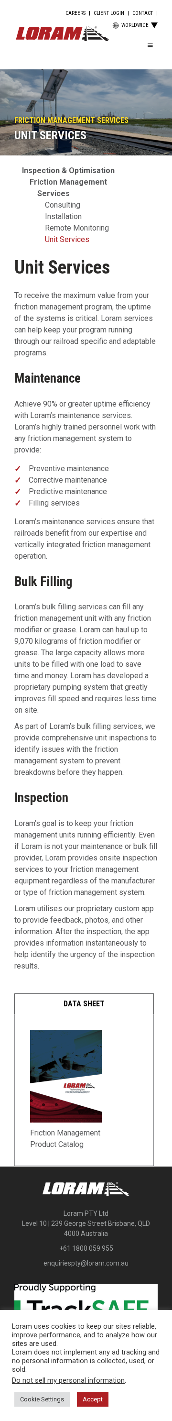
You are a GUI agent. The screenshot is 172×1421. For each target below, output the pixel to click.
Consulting (62, 204)
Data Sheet (84, 1003)
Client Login (109, 13)
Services (53, 193)
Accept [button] (93, 1399)
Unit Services (67, 239)
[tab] (84, 1003)
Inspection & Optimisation (68, 170)
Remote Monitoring (77, 227)
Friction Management (68, 182)
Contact (142, 13)
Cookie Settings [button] (42, 1399)
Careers (75, 13)
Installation (63, 216)
